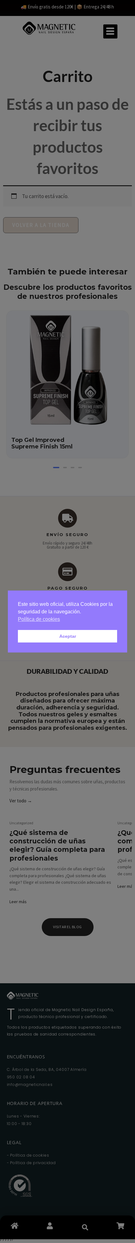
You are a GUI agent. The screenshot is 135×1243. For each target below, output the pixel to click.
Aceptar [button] (67, 636)
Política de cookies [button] (39, 619)
